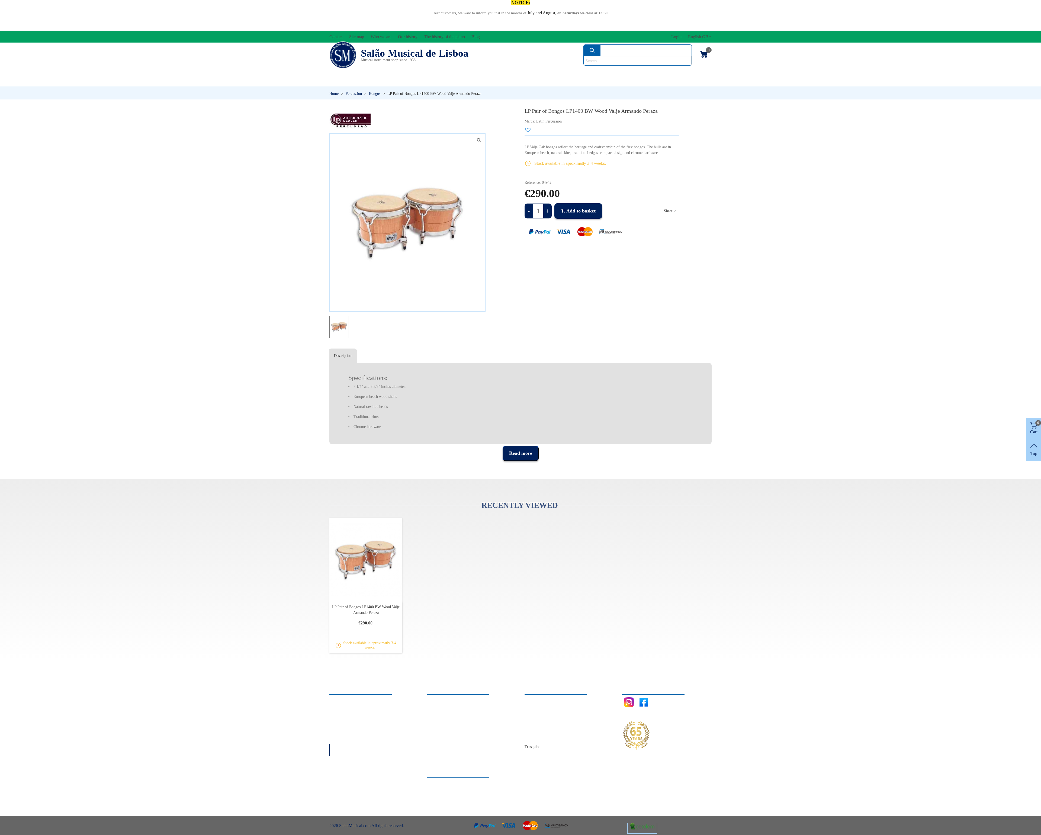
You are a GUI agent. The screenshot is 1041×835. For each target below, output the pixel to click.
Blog (534, 736)
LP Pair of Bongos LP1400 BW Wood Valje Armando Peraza (366, 610)
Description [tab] (343, 356)
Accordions (409, 72)
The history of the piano (550, 729)
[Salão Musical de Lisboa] (342, 55)
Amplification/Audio (484, 72)
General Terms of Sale (354, 722)
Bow (545, 72)
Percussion (467, 81)
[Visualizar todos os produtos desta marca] (350, 120)
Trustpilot (532, 747)
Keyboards (658, 81)
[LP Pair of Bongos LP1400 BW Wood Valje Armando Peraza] (479, 140)
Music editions (683, 72)
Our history (540, 722)
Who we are (540, 714)
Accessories (349, 72)
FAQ (339, 700)
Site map (537, 707)
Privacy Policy (347, 714)
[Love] (528, 130)
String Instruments (606, 72)
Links (340, 707)
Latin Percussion (549, 121)
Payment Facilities (350, 736)
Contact (536, 700)
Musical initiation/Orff (372, 81)
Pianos (535, 81)
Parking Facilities (349, 729)
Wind (593, 81)
